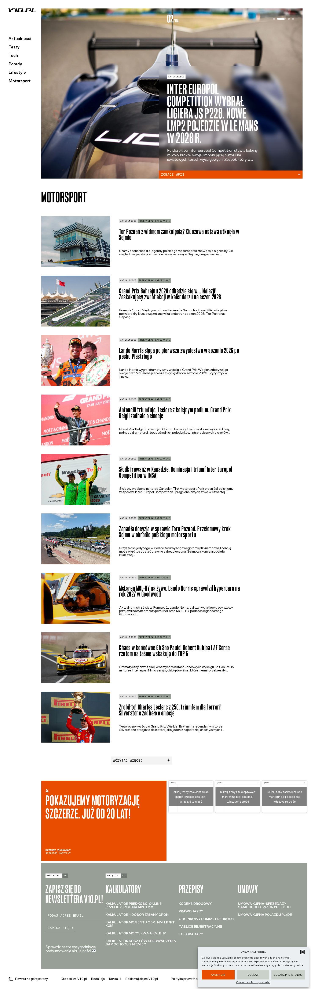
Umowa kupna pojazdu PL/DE (265, 915)
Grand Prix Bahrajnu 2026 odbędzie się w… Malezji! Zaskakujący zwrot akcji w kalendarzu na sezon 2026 (170, 294)
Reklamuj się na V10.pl (141, 979)
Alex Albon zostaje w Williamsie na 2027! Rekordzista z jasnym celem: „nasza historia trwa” (209, 113)
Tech (13, 55)
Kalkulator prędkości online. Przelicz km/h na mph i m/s (134, 905)
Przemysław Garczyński (154, 221)
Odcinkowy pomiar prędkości (207, 919)
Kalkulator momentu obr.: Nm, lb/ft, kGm (140, 924)
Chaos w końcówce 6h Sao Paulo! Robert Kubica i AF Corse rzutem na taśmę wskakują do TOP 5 (174, 651)
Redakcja (98, 979)
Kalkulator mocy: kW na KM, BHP (136, 933)
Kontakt (115, 979)
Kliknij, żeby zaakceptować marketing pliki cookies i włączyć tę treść (190, 796)
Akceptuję (218, 974)
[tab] (274, 19)
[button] (302, 952)
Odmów (253, 974)
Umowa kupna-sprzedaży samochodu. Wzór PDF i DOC (264, 905)
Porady (15, 64)
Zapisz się (58, 928)
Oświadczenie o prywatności (253, 982)
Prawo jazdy (191, 911)
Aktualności (19, 38)
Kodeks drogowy (195, 904)
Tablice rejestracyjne (200, 926)
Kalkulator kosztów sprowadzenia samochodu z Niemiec (141, 942)
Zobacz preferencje (288, 974)
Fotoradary (191, 934)
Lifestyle (17, 72)
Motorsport (19, 81)
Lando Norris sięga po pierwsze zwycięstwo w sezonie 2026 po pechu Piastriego (179, 353)
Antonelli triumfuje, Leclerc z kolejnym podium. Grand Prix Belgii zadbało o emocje (175, 413)
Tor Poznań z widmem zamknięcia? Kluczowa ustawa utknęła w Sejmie (179, 234)
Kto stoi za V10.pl (74, 979)
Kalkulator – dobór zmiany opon (137, 915)
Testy (13, 47)
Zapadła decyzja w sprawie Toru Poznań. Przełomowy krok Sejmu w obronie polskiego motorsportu (175, 532)
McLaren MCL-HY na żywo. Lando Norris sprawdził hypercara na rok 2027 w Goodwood (179, 591)
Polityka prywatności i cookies (193, 979)
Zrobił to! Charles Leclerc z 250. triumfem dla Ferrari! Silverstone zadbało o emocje (170, 710)
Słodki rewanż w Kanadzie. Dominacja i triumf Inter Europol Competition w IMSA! (175, 472)
